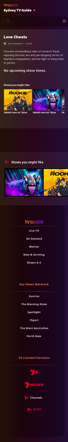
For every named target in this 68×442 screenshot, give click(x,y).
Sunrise (34, 296)
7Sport (34, 320)
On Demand (34, 238)
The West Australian (34, 328)
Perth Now (34, 336)
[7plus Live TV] (34, 398)
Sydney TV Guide (18, 10)
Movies (34, 246)
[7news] (34, 386)
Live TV (34, 230)
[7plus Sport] (34, 410)
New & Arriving (34, 254)
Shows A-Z (34, 262)
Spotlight (34, 312)
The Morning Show (34, 304)
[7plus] (34, 374)
